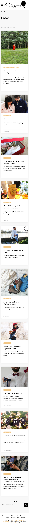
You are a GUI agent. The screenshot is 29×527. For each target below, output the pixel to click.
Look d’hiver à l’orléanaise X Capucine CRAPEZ (13, 347)
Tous (17, 67)
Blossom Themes (15, 522)
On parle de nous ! (21, 515)
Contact (23, 517)
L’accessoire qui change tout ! (13, 393)
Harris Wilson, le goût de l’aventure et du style (11, 207)
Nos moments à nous (10, 119)
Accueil (4, 515)
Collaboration (15, 517)
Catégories (11, 515)
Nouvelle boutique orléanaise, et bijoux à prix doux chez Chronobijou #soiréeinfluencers (14, 479)
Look (13, 67)
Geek (10, 67)
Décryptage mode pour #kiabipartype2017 (11, 303)
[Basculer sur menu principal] (2, 5)
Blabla (5, 67)
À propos (6, 517)
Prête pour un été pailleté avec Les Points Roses (13, 162)
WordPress (14, 524)
